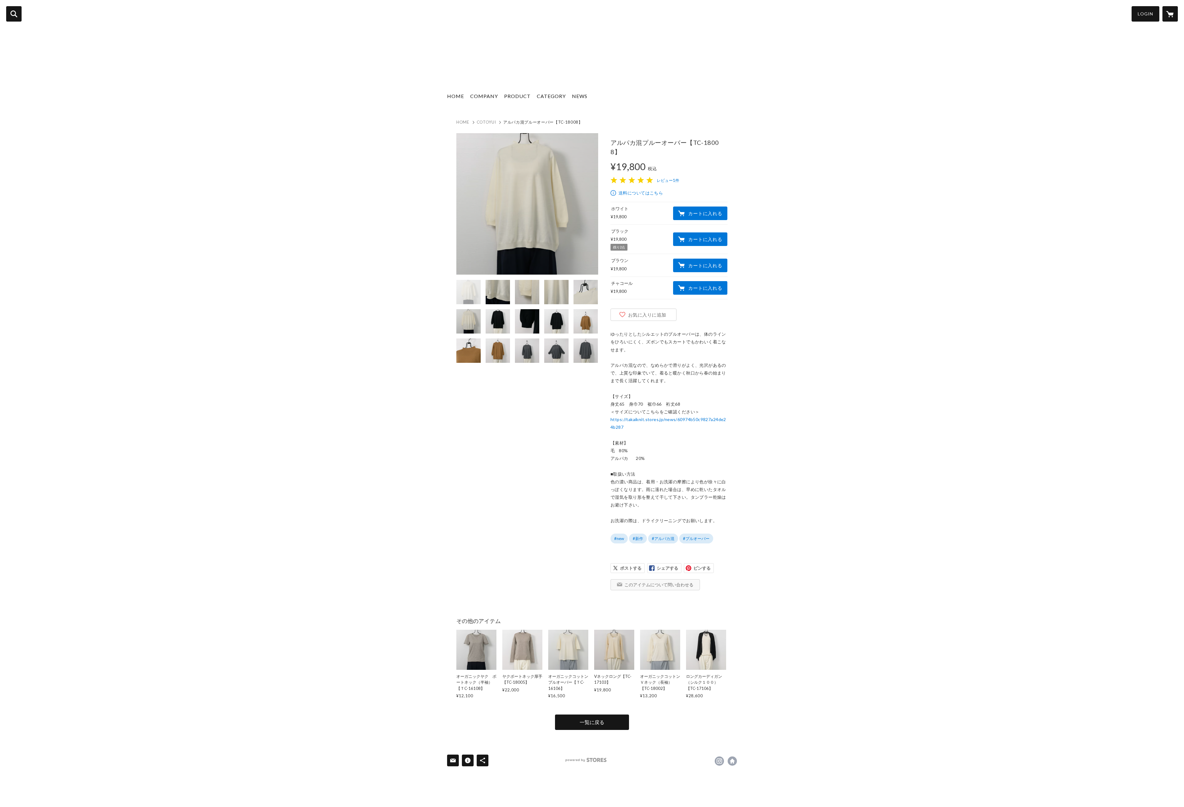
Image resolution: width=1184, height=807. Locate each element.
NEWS (579, 96)
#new (619, 538)
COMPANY (484, 96)
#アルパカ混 (663, 538)
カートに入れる (705, 213)
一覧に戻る (592, 722)
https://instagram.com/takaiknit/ (719, 761)
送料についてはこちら (641, 192)
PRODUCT (517, 96)
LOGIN (1145, 13)
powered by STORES (586, 760)
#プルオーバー (696, 538)
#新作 (638, 538)
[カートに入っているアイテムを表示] (1170, 14)
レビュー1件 (668, 180)
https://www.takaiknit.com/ (732, 761)
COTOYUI (486, 122)
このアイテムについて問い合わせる (658, 584)
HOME (455, 96)
